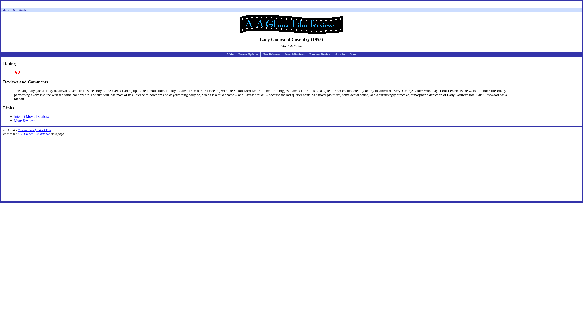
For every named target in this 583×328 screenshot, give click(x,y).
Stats (353, 54)
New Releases (271, 54)
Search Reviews (295, 54)
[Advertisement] (291, 5)
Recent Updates (248, 54)
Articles (340, 54)
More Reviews (24, 121)
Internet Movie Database (31, 116)
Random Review (319, 54)
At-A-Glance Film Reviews (34, 134)
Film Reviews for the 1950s (34, 130)
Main (230, 54)
